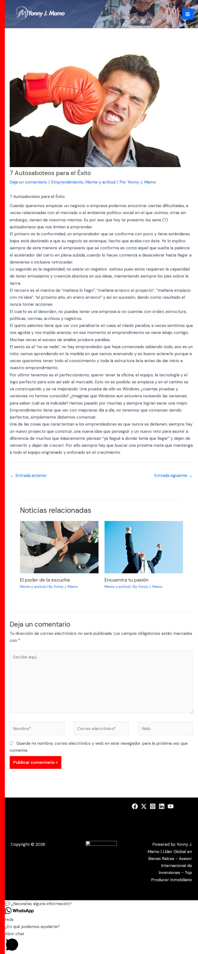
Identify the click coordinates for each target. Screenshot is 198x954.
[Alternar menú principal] (187, 14)
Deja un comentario (28, 182)
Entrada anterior (28, 475)
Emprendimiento (67, 182)
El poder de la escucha (45, 580)
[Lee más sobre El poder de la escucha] (59, 546)
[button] (101, 903)
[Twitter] (144, 806)
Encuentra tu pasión (126, 580)
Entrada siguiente (173, 475)
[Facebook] (135, 806)
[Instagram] (153, 806)
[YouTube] (171, 806)
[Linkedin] (162, 806)
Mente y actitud (100, 182)
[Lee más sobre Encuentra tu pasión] (144, 546)
